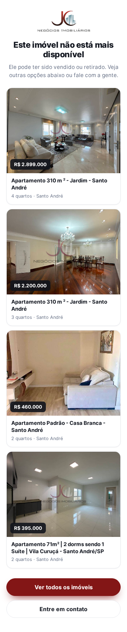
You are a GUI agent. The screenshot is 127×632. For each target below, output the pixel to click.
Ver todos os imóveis (64, 587)
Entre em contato (63, 609)
